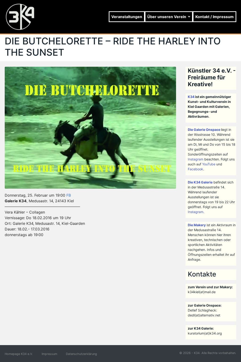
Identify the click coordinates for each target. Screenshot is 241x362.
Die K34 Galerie (200, 182)
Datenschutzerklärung (81, 354)
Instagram (195, 159)
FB (68, 195)
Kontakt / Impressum (214, 16)
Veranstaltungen (126, 16)
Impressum (49, 354)
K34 (191, 97)
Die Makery (197, 225)
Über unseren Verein (166, 16)
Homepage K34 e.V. (19, 354)
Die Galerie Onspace (204, 130)
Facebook (195, 169)
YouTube (208, 164)
